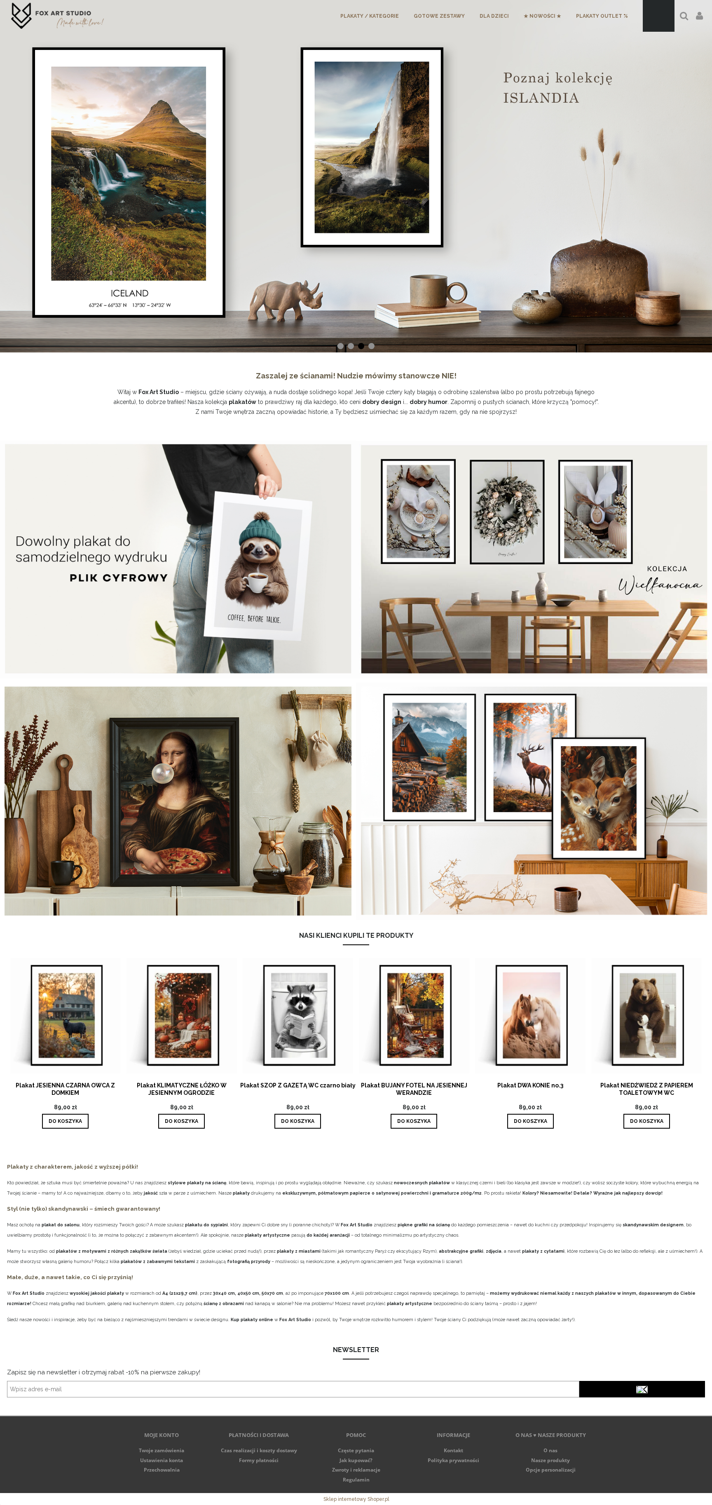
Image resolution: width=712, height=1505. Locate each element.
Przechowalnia (162, 1469)
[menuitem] (369, 16)
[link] (356, 176)
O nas (550, 1450)
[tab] (340, 346)
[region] (356, 176)
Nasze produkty (550, 1460)
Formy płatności (259, 1460)
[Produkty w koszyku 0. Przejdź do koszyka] (659, 16)
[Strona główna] (57, 16)
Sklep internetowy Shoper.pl (356, 1499)
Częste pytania (356, 1450)
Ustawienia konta (161, 1460)
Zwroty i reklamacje (356, 1469)
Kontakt (453, 1450)
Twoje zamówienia (161, 1450)
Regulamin (356, 1479)
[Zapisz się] (642, 1389)
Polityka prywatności (453, 1460)
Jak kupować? (356, 1460)
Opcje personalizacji (551, 1469)
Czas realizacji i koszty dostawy (259, 1450)
